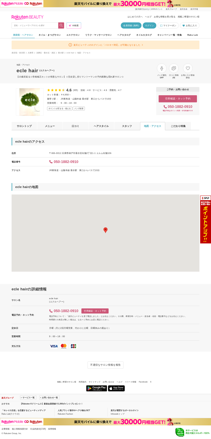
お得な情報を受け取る (164, 16)
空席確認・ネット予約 (178, 98)
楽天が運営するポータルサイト (125, 410)
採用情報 (52, 429)
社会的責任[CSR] (38, 429)
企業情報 (6, 429)
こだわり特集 (178, 126)
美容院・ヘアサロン (23, 35)
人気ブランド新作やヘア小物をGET (74, 410)
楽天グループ (171, 9)
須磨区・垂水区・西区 (45, 53)
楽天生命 (183, 9)
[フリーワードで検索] (61, 25)
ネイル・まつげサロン (50, 35)
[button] (105, 230)
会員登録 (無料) (131, 25)
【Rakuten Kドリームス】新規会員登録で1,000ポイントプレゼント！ (51, 404)
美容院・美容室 (18, 53)
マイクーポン (169, 25)
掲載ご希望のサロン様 (188, 16)
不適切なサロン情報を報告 (105, 365)
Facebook (143, 382)
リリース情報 (130, 382)
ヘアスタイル (101, 126)
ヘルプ (148, 16)
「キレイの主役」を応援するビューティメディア (24, 410)
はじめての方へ (135, 16)
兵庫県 (31, 53)
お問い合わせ (108, 382)
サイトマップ (94, 382)
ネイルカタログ (144, 35)
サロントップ (24, 126)
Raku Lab (192, 35)
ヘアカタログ (124, 35)
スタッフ (127, 126)
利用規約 (82, 382)
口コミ (75, 126)
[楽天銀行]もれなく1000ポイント (149, 9)
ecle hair (70, 53)
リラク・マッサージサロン (98, 35)
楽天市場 (194, 9)
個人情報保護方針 (20, 429)
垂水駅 (61, 53)
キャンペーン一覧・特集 (169, 35)
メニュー (50, 126)
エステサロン (73, 35)
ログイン (149, 25)
